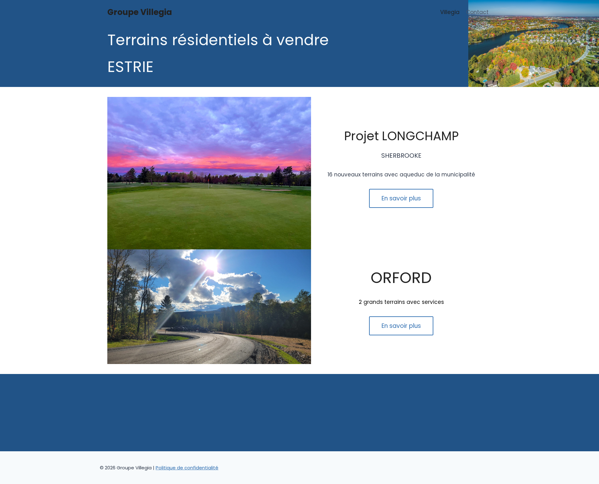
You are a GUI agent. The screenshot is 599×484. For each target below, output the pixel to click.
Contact (477, 12)
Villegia (450, 12)
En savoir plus (401, 198)
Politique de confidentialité (187, 467)
